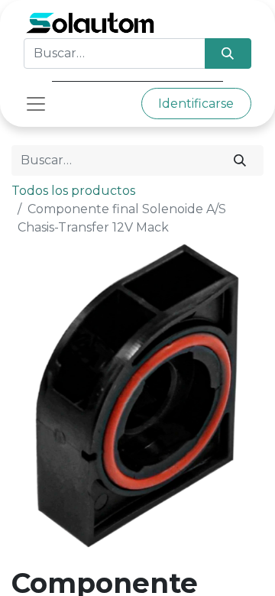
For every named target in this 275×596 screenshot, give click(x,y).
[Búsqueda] (228, 53)
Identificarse (196, 103)
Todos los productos (73, 190)
